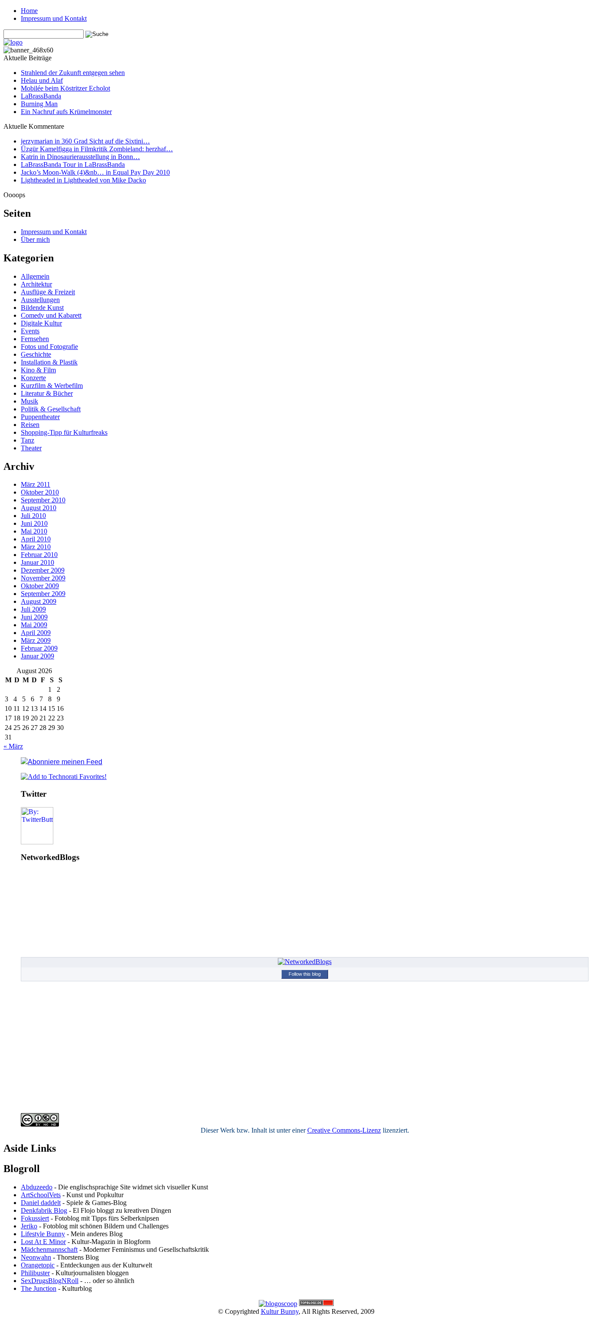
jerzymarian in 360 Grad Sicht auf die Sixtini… (85, 141)
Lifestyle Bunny (43, 1234)
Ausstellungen (40, 299)
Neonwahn (36, 1257)
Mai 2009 (34, 625)
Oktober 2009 (40, 585)
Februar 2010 (39, 554)
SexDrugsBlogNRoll (49, 1280)
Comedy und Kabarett (51, 315)
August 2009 (38, 601)
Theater (31, 448)
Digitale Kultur (41, 323)
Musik (29, 401)
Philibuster (35, 1273)
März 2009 (36, 640)
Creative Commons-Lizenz (344, 1130)
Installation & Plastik (49, 362)
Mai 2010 (34, 531)
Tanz (27, 440)
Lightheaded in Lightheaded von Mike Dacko (83, 180)
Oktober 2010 (40, 492)
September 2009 (43, 593)
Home (29, 10)
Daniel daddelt (41, 1202)
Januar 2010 (37, 562)
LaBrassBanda (41, 96)
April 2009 (36, 632)
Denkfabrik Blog (44, 1210)
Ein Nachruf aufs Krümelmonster (66, 111)
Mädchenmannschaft (49, 1249)
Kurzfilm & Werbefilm (52, 385)
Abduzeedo (36, 1187)
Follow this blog (305, 974)
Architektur (36, 284)
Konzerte (33, 377)
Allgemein (35, 276)
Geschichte (36, 354)
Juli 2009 (33, 609)
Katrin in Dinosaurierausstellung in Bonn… (80, 156)
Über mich (35, 239)
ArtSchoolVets (41, 1194)
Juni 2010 (34, 523)
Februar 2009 (39, 648)
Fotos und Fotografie (49, 346)
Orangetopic (38, 1265)
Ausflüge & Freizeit (48, 292)
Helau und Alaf (42, 80)
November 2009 (43, 578)
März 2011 (35, 484)
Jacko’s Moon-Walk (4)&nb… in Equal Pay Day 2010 (95, 172)
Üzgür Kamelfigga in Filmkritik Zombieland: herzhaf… (97, 149)
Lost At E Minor (43, 1241)
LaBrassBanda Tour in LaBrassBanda (73, 164)
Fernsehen (35, 338)
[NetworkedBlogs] (305, 961)
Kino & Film (38, 370)
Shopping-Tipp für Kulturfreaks (64, 432)
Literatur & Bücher (47, 393)
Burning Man (39, 103)
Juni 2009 (34, 617)
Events (30, 331)
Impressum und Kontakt (54, 18)
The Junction (38, 1288)
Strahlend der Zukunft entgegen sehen (73, 72)
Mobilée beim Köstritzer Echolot (65, 88)
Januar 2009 (37, 656)
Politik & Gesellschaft (51, 409)
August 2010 (38, 507)
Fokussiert (35, 1218)
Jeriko (29, 1226)
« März (13, 746)
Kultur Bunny (280, 1311)
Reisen (30, 424)
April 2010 (36, 539)
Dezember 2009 (43, 570)
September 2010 (43, 500)
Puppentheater (40, 416)
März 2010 (36, 546)
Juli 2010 (33, 515)
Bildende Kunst (42, 307)
